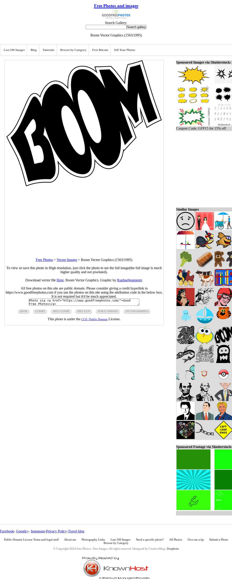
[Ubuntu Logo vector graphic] (205, 381)
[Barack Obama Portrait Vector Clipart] (205, 419)
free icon (83, 311)
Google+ (22, 531)
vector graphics (137, 311)
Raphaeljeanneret (129, 280)
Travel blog (76, 531)
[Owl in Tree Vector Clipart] (205, 305)
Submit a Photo (218, 539)
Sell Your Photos (124, 50)
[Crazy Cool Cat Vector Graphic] (205, 362)
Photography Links (93, 539)
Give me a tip (196, 539)
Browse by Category (73, 50)
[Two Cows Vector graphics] (205, 286)
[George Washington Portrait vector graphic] (205, 400)
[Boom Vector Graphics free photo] (84, 185)
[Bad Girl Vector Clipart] (185, 305)
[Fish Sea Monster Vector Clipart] (185, 362)
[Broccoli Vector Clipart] (185, 267)
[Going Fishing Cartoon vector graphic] (185, 381)
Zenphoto (173, 548)
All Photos (175, 539)
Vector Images (67, 260)
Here (60, 280)
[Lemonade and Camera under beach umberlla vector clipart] (185, 248)
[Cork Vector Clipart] (205, 267)
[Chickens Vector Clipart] (185, 286)
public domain (108, 311)
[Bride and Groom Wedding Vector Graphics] (205, 229)
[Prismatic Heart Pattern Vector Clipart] (185, 438)
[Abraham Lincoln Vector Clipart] (185, 400)
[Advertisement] (84, 218)
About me (70, 539)
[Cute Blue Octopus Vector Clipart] (185, 324)
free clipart (61, 311)
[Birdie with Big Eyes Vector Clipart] (205, 343)
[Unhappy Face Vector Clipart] (185, 229)
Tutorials (48, 50)
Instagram (38, 531)
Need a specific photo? (150, 539)
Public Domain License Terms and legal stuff (31, 539)
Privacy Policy (56, 531)
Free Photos (44, 260)
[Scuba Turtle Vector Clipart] (205, 248)
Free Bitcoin (100, 50)
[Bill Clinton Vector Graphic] (185, 419)
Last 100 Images (14, 50)
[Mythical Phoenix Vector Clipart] (185, 343)
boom (23, 311)
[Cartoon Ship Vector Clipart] (205, 324)
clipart (40, 311)
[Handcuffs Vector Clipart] (205, 438)
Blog (34, 50)
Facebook (7, 531)
